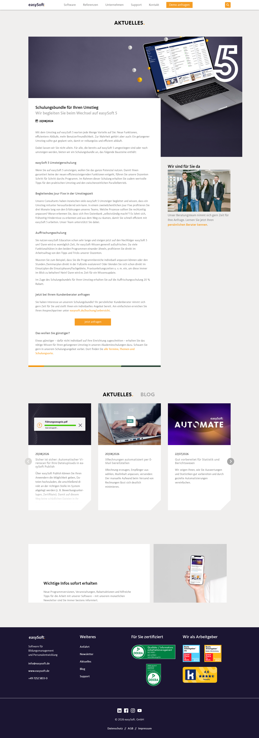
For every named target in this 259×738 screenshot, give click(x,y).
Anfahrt (85, 647)
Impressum (145, 728)
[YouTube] (139, 711)
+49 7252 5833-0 (38, 678)
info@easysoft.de (39, 663)
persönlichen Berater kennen (187, 224)
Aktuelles (117, 395)
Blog (147, 395)
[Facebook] (126, 711)
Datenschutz (115, 728)
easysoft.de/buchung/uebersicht (90, 310)
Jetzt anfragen (93, 322)
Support (85, 676)
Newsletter (86, 654)
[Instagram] (133, 711)
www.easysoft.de (38, 671)
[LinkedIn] (119, 711)
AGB (130, 728)
